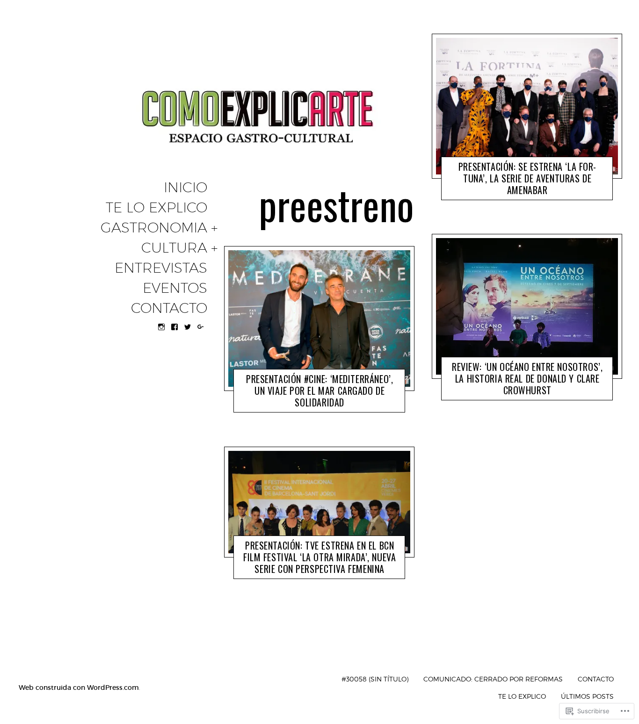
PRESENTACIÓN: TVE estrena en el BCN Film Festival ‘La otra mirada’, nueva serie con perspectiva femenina (319, 557)
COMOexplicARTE (313, 404)
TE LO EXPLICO (156, 208)
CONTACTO (169, 308)
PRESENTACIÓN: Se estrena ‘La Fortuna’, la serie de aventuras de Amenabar (527, 178)
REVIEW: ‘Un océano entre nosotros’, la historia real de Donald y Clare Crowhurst (527, 379)
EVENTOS (175, 288)
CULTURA (174, 248)
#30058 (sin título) (374, 679)
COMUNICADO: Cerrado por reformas (493, 679)
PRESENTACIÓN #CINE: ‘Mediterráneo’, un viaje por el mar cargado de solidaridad (319, 391)
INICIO (185, 187)
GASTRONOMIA (154, 228)
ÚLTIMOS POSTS (587, 696)
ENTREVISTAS (161, 268)
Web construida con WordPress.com (79, 687)
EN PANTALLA (264, 404)
